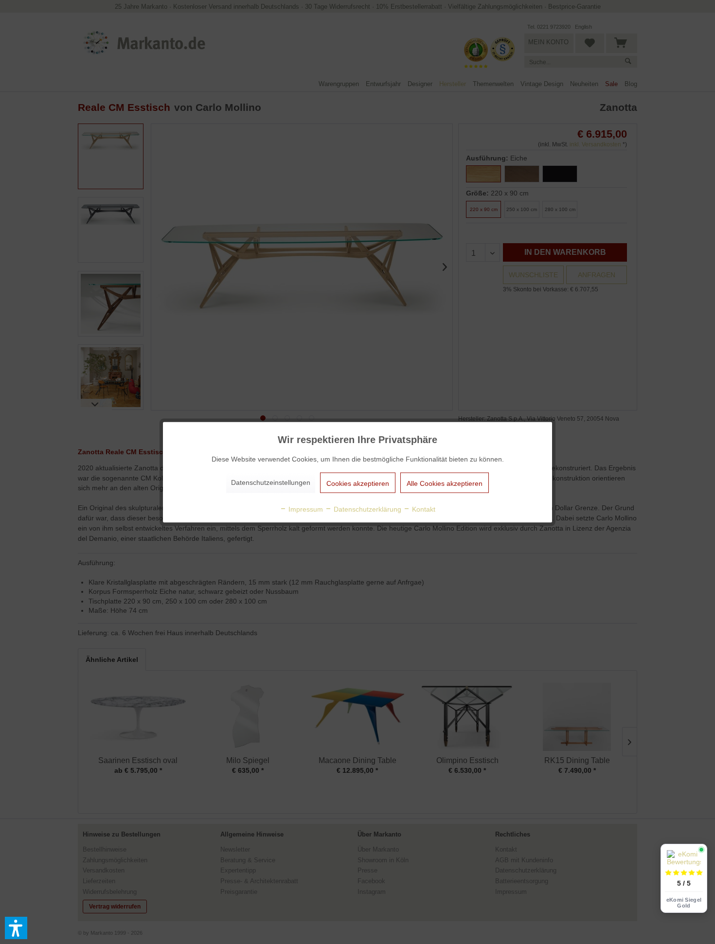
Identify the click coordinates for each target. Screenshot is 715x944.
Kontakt (422, 509)
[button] (16, 928)
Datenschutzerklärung (366, 509)
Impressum (304, 509)
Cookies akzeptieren (357, 483)
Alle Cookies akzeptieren (445, 483)
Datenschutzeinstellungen (270, 482)
